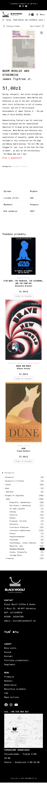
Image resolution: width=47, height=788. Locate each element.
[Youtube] (15, 704)
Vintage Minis (16, 555)
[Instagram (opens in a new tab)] (23, 6)
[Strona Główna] (3, 20)
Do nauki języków (17, 509)
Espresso (9, 492)
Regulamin (9, 664)
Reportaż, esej (16, 546)
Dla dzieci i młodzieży (20, 505)
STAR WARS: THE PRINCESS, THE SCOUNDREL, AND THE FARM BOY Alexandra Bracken (23, 283)
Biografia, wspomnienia (20, 502)
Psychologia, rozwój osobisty (23, 543)
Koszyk (7, 652)
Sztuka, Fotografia (18, 552)
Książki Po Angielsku (14, 495)
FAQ (6, 693)
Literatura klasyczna (16, 363)
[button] (42, 33)
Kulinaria (14, 524)
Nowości (8, 680)
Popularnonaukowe (17, 536)
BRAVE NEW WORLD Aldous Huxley (23, 367)
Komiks (12, 518)
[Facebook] (6, 704)
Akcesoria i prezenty (14, 481)
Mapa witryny (11, 697)
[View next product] (43, 26)
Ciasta (8, 484)
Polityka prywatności (16, 660)
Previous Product (13, 26)
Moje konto (10, 648)
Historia (13, 515)
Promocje (10, 558)
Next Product (35, 26)
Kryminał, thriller (18, 521)
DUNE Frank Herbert (23, 449)
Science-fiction (20, 166)
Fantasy (13, 512)
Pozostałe (14, 540)
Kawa (7, 488)
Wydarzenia (10, 684)
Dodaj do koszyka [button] (23, 296)
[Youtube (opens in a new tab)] (26, 6)
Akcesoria (9, 477)
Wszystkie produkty (15, 689)
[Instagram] (11, 704)
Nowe (8, 499)
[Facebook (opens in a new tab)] (20, 6)
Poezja (12, 533)
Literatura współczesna (20, 530)
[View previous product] (4, 26)
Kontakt (8, 656)
